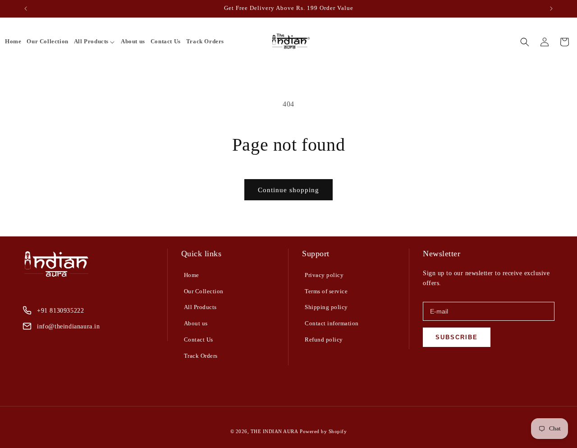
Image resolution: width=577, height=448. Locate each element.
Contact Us (198, 339)
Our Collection (204, 291)
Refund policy (324, 339)
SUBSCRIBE (456, 337)
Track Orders (201, 355)
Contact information (332, 323)
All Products (200, 307)
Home (191, 275)
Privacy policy (324, 275)
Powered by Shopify (323, 431)
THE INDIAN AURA (274, 431)
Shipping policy (326, 307)
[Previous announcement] (26, 8)
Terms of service (326, 291)
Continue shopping (288, 190)
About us (196, 323)
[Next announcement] (551, 8)
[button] (94, 41)
